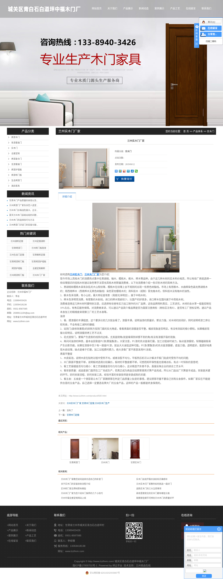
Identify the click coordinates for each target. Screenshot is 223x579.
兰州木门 (105, 462)
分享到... (212, 34)
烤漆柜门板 (16, 175)
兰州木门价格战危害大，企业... (23, 210)
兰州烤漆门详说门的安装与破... (23, 225)
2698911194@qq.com (23, 313)
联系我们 (206, 8)
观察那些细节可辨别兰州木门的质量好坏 (155, 498)
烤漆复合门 (16, 159)
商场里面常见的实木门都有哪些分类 (153, 493)
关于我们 (112, 8)
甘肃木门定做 (88, 403)
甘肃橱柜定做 (39, 255)
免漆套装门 (16, 143)
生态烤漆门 (16, 180)
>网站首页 (12, 525)
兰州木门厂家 (39, 275)
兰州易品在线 (143, 565)
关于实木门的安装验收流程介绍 (75, 484)
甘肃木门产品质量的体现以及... (23, 200)
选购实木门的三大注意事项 (148, 488)
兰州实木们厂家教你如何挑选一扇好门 (154, 484)
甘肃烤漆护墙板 (39, 261)
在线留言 (191, 8)
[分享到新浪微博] (124, 171)
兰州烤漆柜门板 (17, 275)
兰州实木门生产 (102, 403)
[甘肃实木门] (135, 449)
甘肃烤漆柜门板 (17, 261)
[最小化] (219, 529)
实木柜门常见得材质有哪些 (73, 488)
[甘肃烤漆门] (74, 449)
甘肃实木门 (136, 462)
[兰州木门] (105, 449)
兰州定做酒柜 (39, 241)
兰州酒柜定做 (17, 241)
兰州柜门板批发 (39, 248)
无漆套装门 (16, 164)
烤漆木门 (15, 137)
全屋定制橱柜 (39, 268)
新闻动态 (144, 8)
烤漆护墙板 (16, 170)
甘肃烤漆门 (17, 248)
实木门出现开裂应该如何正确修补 (152, 479)
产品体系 (198, 131)
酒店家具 (15, 186)
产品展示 (128, 8)
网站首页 (97, 8)
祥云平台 (117, 565)
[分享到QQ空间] (120, 171)
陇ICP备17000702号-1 (85, 565)
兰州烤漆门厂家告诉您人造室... (23, 205)
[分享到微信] (136, 171)
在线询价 (124, 179)
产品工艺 (175, 8)
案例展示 (159, 8)
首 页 (186, 131)
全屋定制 (15, 153)
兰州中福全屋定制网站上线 (73, 498)
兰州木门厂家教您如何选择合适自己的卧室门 (82, 479)
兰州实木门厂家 (74, 403)
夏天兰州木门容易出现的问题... (23, 215)
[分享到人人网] (132, 171)
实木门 (14, 148)
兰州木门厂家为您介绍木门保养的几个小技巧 (82, 493)
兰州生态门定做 (17, 255)
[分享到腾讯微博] (128, 171)
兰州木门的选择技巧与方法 (21, 220)
